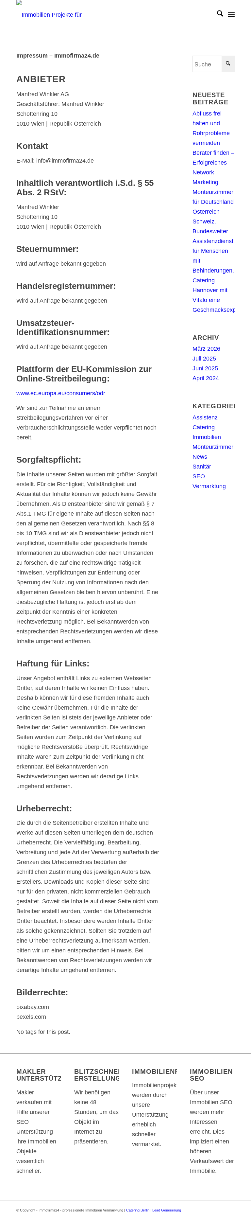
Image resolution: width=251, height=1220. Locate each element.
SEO (198, 476)
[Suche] (216, 14)
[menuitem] (216, 14)
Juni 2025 (205, 368)
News (199, 456)
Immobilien (206, 437)
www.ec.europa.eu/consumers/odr (60, 393)
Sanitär (201, 466)
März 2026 (206, 348)
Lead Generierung (166, 1210)
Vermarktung (209, 486)
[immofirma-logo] (60, 14)
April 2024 (205, 378)
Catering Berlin (137, 1210)
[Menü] (231, 15)
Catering (203, 427)
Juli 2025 (204, 358)
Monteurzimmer (212, 447)
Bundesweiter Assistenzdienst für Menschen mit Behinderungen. (213, 251)
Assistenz (205, 417)
